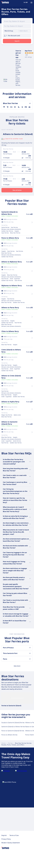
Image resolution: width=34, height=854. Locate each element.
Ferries (10, 743)
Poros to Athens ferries (9, 735)
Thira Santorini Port (10, 653)
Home (3, 743)
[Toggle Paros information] (30, 659)
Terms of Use (14, 835)
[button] (10, 31)
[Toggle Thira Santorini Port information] (30, 653)
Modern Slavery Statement (10, 843)
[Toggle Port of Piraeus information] (30, 648)
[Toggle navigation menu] (31, 2)
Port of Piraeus (8, 648)
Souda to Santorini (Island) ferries (13, 723)
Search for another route (14, 139)
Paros (5, 659)
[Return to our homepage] (5, 2)
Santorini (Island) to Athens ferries (13, 727)
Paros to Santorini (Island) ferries (12, 731)
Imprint (4, 835)
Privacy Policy (6, 839)
